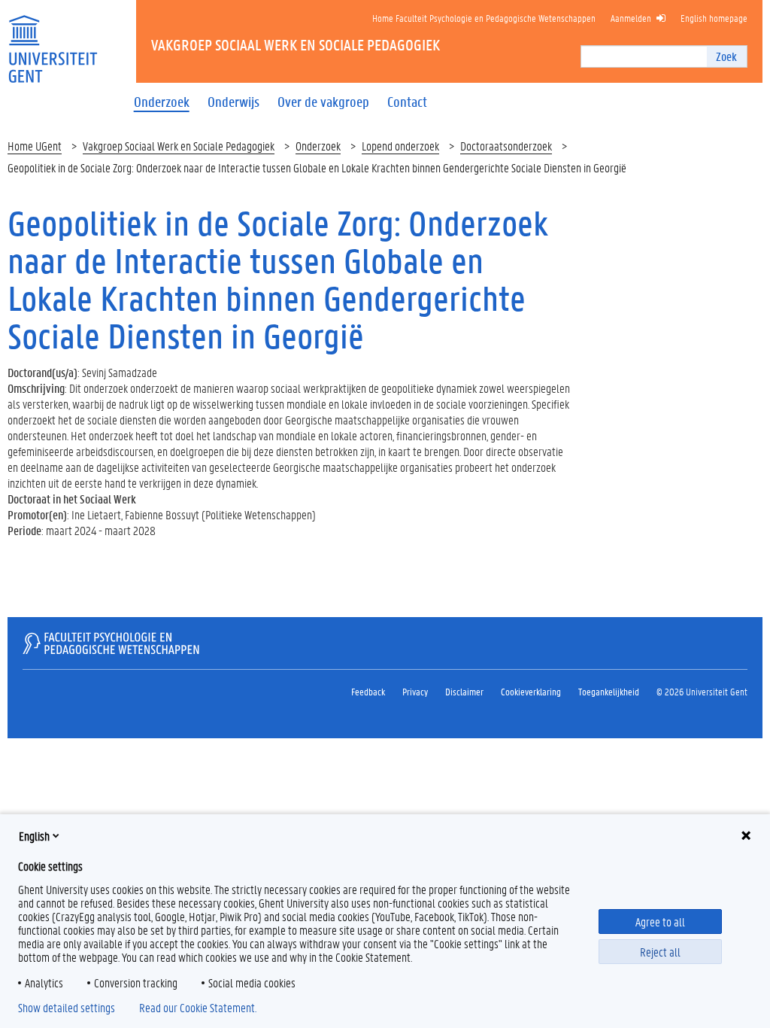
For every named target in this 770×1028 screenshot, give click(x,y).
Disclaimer (464, 691)
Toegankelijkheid (608, 691)
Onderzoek (318, 146)
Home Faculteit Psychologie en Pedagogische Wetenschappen (484, 17)
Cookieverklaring (531, 691)
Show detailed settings (66, 1008)
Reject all (660, 952)
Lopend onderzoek (400, 146)
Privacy (415, 691)
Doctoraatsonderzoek (506, 146)
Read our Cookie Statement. (197, 1008)
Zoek (726, 56)
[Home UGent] (53, 39)
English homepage (714, 17)
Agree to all (660, 921)
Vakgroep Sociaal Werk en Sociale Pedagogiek (178, 146)
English (34, 836)
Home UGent (35, 146)
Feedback (368, 691)
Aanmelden (631, 17)
